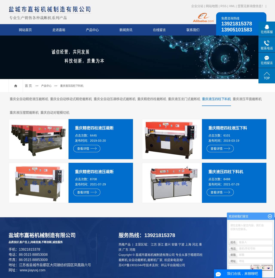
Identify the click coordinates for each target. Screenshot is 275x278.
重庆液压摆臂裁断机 (24, 112)
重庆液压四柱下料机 (71, 85)
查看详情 (83, 148)
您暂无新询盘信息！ (251, 6)
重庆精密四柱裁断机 (151, 99)
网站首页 (25, 30)
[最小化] (270, 216)
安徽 (174, 244)
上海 (188, 244)
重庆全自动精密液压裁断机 (29, 99)
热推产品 (125, 244)
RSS (223, 6)
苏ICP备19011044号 (132, 265)
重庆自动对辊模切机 (54, 112)
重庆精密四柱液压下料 (227, 128)
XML (232, 6)
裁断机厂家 (154, 260)
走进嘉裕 (58, 30)
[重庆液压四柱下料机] (172, 182)
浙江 (161, 244)
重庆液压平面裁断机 (247, 99)
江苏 (154, 244)
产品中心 (92, 30)
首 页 (28, 85)
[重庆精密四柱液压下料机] (172, 139)
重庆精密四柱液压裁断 (94, 128)
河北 (195, 244)
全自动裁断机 (137, 260)
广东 (125, 249)
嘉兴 (168, 244)
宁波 (181, 244)
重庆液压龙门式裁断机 (184, 99)
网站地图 (212, 6)
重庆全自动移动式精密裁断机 (71, 99)
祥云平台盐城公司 (173, 265)
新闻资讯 (125, 30)
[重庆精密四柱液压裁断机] (38, 139)
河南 (132, 249)
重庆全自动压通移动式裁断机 (115, 99)
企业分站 (197, 6)
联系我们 (192, 30)
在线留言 (159, 30)
